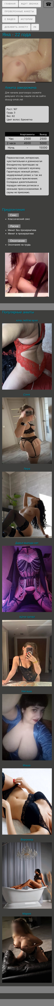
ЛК (34, 27)
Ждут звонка (29, 4)
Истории (27, 19)
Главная (10, 4)
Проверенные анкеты (19, 11)
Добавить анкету (16, 27)
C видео (10, 19)
